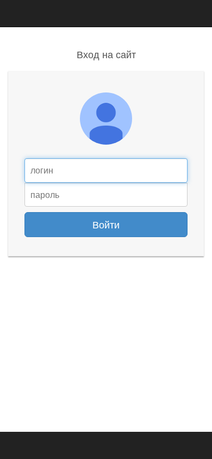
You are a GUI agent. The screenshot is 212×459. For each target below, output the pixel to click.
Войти (106, 224)
